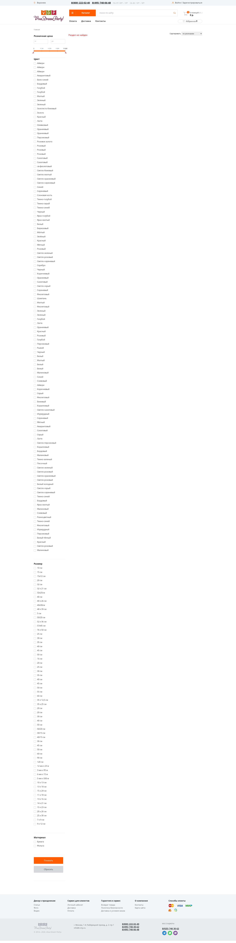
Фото (36, 908)
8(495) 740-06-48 (101, 3)
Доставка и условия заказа (113, 911)
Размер (38, 564)
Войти (178, 3)
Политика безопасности (112, 908)
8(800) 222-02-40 (80, 3)
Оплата (73, 21)
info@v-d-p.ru (80, 928)
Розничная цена (43, 36)
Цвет (37, 59)
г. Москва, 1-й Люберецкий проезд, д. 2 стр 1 (94, 925)
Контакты (100, 21)
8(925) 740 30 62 (170, 928)
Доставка (86, 21)
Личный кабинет (75, 905)
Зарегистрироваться (192, 3)
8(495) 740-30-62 (130, 927)
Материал (40, 837)
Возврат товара (108, 905)
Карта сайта (140, 908)
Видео (36, 911)
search (175, 13)
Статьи (37, 905)
